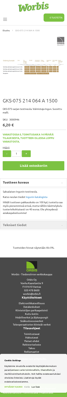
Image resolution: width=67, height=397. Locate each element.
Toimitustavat (32, 333)
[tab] (33, 182)
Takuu (31, 348)
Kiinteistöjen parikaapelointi (32, 310)
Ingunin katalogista (36, 196)
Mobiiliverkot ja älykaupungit (31, 317)
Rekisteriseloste (32, 344)
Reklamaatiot (31, 351)
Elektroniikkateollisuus (32, 303)
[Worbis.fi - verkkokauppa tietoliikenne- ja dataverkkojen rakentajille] (33, 7)
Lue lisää (35, 386)
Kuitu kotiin (31, 313)
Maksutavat (31, 337)
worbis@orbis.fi (32, 293)
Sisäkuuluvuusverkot (31, 320)
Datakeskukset (31, 306)
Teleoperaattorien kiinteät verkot (32, 324)
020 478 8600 (31, 290)
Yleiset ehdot (31, 341)
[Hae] (39, 16)
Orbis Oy (32, 279)
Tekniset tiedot (15, 225)
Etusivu (6, 30)
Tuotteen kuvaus (16, 182)
